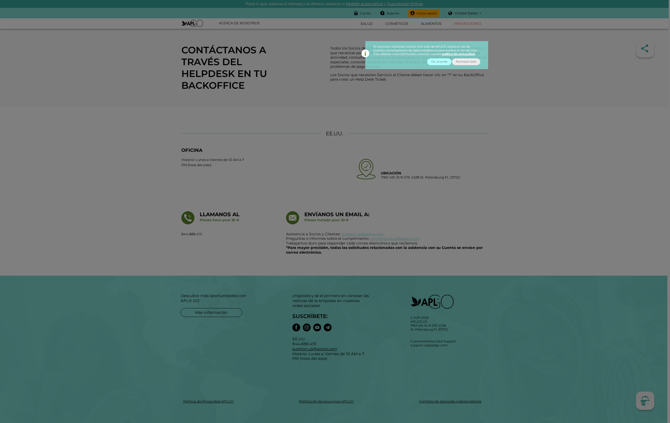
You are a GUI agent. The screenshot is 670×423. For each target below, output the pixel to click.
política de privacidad (458, 54)
